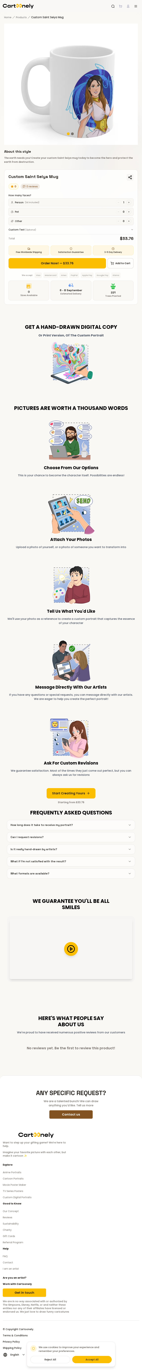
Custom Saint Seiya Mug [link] (47, 17)
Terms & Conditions (15, 1335)
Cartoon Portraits (13, 1178)
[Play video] (71, 949)
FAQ (5, 1256)
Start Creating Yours (68, 793)
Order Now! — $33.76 (57, 263)
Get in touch (24, 1292)
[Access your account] (128, 6)
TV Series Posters (13, 1191)
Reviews (7, 1217)
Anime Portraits (12, 1172)
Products (21, 17)
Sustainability (11, 1223)
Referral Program (13, 1242)
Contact (8, 1262)
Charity (7, 1230)
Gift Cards (9, 1236)
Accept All (92, 1359)
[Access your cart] (120, 6)
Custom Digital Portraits (17, 1197)
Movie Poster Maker (14, 1185)
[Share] (130, 177)
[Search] (112, 6)
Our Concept (11, 1211)
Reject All (50, 1359)
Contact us (71, 1114)
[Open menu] (135, 6)
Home (7, 17)
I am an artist (11, 1268)
